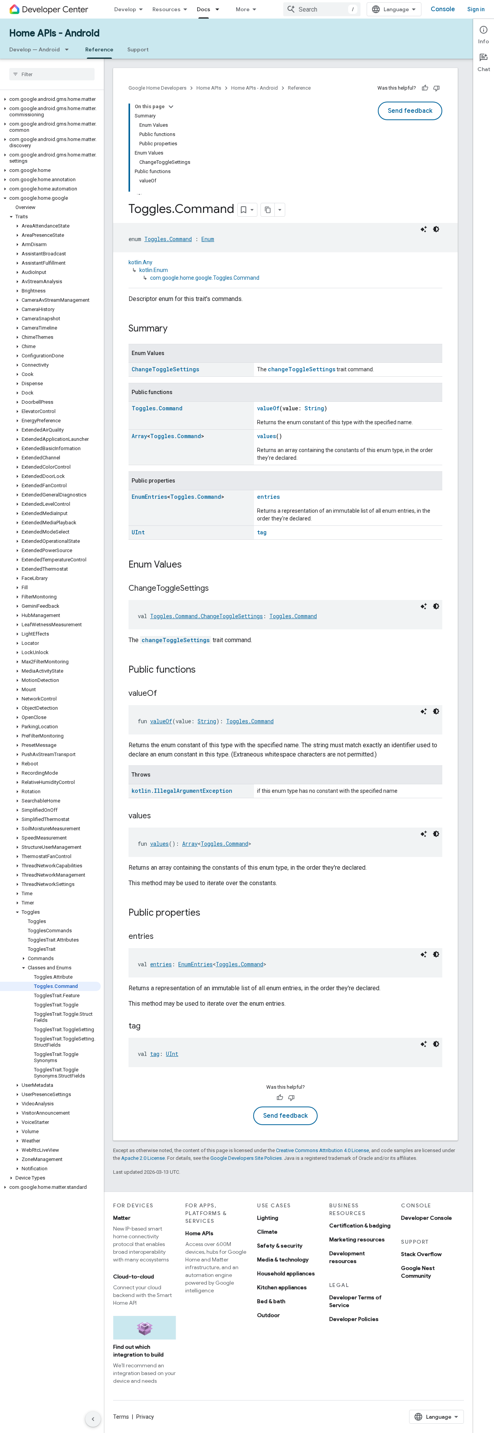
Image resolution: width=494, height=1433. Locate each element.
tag (262, 532)
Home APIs (208, 88)
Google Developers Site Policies (246, 1158)
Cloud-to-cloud (133, 1276)
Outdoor (268, 1315)
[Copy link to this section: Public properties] (208, 913)
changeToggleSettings (301, 369)
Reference (99, 49)
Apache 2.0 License (143, 1158)
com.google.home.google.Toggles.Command (204, 278)
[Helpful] (425, 88)
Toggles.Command (168, 239)
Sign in (476, 9)
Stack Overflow (421, 1254)
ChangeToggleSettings (165, 369)
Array (139, 436)
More (243, 9)
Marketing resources (357, 1239)
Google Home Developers (157, 88)
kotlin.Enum (153, 270)
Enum (207, 239)
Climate (267, 1231)
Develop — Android (34, 49)
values (266, 436)
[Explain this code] (424, 229)
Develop (125, 9)
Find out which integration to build (138, 1350)
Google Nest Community (418, 1272)
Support (138, 49)
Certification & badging (360, 1225)
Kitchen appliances (282, 1287)
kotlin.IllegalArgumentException (182, 790)
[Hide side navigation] (93, 1419)
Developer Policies (354, 1319)
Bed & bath (271, 1301)
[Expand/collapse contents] (171, 106)
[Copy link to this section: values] (158, 816)
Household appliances (286, 1273)
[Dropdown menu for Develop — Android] (69, 49)
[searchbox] (52, 74)
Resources (166, 9)
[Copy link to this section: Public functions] (203, 670)
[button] (50, 99)
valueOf (268, 408)
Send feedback (410, 111)
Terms (121, 1417)
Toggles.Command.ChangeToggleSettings (206, 616)
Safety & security (280, 1245)
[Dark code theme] (436, 229)
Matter (121, 1217)
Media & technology (283, 1259)
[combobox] (321, 9)
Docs (203, 9)
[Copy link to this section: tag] (148, 1026)
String (314, 408)
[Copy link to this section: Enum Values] (189, 565)
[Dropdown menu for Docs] (219, 9)
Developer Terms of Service (355, 1301)
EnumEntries (149, 496)
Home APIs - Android (54, 33)
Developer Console (426, 1217)
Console (443, 9)
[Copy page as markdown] (268, 209)
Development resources (347, 1257)
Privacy (145, 1417)
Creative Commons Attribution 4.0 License (322, 1150)
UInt (138, 532)
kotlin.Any (140, 262)
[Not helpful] (436, 88)
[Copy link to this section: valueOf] (165, 694)
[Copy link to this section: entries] (161, 937)
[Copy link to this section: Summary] (175, 329)
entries (268, 496)
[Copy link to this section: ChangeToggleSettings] (216, 588)
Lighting (267, 1217)
